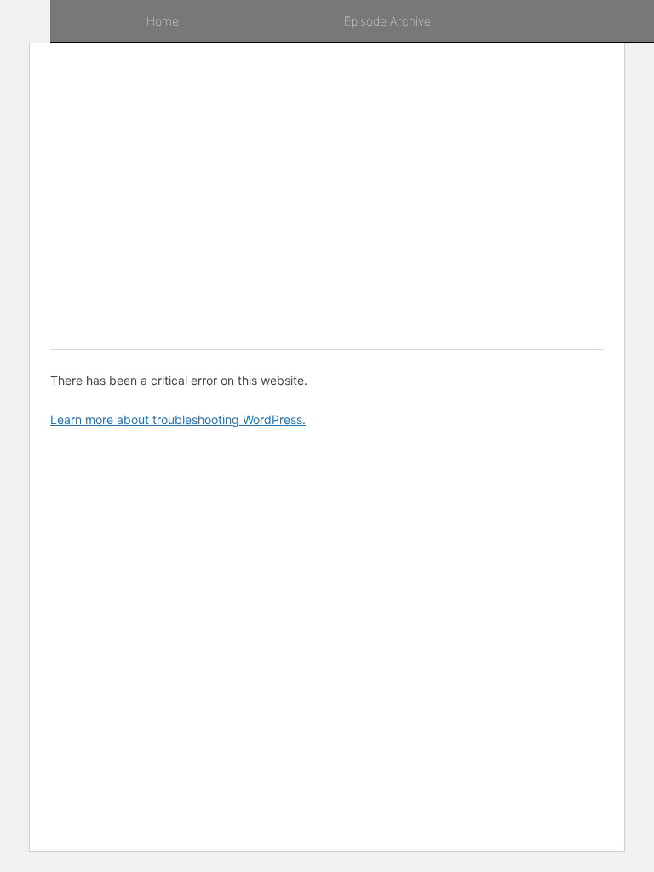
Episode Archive (387, 21)
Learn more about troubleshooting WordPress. (178, 419)
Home (162, 21)
